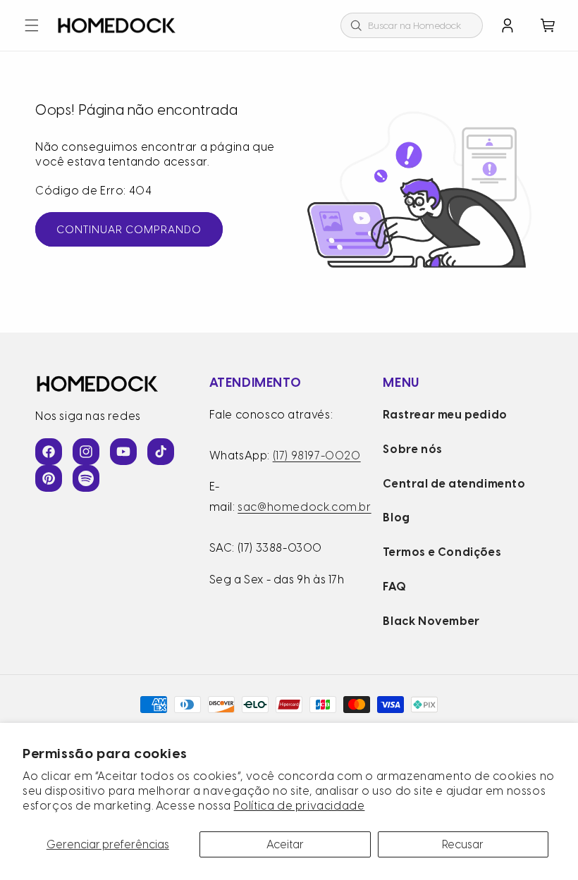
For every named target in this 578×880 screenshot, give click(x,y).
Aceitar (285, 844)
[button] (32, 25)
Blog (396, 517)
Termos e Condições (442, 552)
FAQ (394, 586)
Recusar (463, 844)
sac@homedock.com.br (304, 507)
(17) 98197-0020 (317, 455)
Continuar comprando (129, 229)
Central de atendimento (454, 483)
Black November (431, 621)
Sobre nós (412, 449)
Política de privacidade (299, 805)
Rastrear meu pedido (445, 414)
